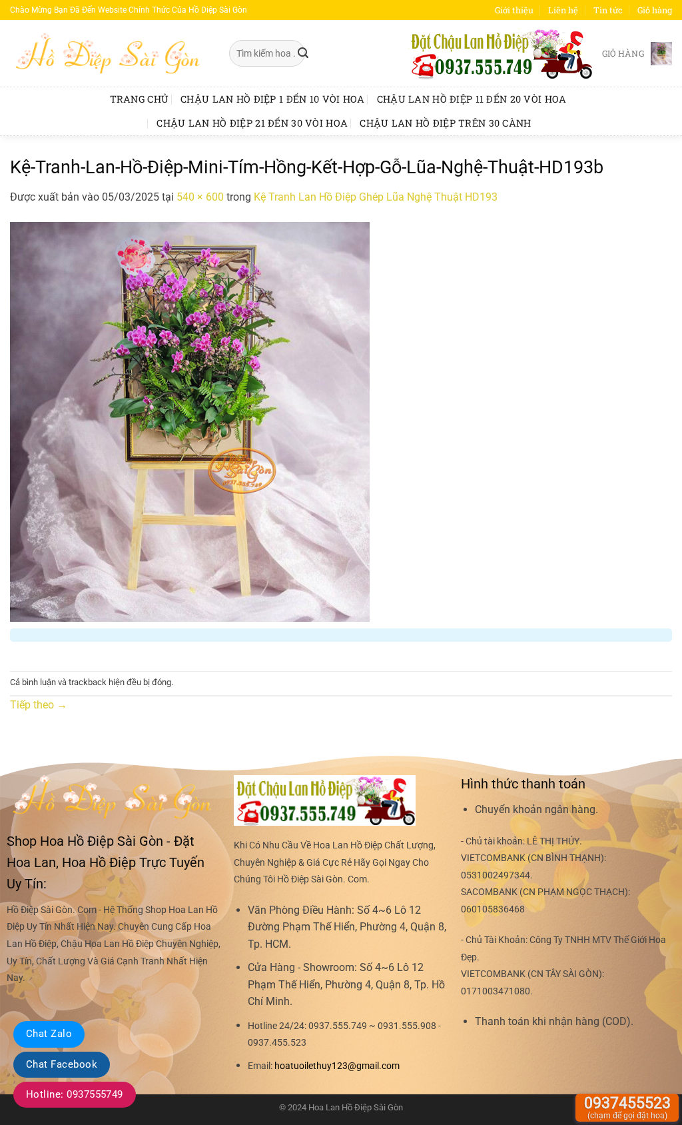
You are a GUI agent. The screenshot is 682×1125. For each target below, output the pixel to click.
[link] (337, 1066)
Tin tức (608, 10)
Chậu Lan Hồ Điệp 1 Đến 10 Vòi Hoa (272, 99)
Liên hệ (563, 10)
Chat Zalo (49, 1034)
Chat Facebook (61, 1064)
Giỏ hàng (654, 10)
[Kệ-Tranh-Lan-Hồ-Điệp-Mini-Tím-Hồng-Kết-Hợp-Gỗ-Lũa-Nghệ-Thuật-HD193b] (190, 421)
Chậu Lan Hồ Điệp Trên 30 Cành (445, 123)
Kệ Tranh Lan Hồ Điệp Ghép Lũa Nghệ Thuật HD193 (376, 197)
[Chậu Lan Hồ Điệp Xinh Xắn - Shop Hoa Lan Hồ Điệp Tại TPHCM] (109, 53)
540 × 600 (200, 197)
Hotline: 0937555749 (74, 1094)
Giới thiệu (514, 10)
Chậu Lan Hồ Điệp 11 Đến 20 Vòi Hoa (472, 99)
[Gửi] (303, 53)
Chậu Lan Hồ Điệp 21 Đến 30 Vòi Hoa (252, 123)
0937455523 (627, 1107)
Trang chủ (139, 99)
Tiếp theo (38, 704)
